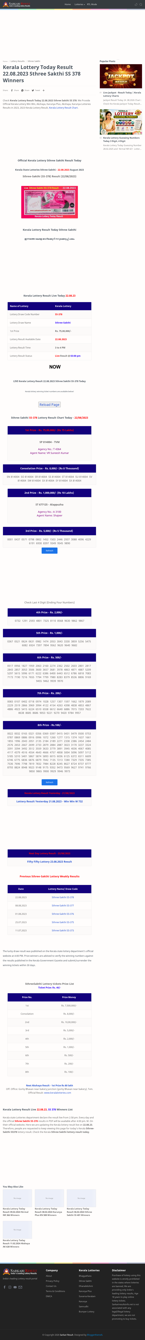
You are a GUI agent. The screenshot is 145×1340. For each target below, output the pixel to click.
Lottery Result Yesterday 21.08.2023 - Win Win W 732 (49, 801)
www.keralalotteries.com (57, 1092)
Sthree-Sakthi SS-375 (63, 922)
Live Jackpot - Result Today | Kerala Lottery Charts (122, 94)
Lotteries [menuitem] (79, 4)
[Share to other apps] (43, 90)
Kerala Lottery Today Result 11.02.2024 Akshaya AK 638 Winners (16, 1243)
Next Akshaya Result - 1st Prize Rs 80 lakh (49, 1085)
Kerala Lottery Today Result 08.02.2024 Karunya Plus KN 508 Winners (48, 1212)
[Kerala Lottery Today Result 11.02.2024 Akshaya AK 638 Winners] (17, 1229)
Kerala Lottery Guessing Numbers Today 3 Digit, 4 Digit (121, 139)
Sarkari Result (66, 1334)
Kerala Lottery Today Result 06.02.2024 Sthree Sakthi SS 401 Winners (79, 1212)
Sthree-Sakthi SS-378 (63, 897)
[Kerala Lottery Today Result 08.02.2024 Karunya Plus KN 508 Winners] (49, 1198)
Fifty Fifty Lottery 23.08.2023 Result (49, 861)
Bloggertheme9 (94, 1334)
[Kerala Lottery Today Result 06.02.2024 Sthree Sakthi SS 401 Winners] (81, 1198)
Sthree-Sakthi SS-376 (63, 913)
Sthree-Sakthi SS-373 (63, 930)
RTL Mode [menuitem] (92, 4)
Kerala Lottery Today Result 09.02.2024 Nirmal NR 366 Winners (15, 1212)
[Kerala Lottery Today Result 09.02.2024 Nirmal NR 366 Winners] (17, 1198)
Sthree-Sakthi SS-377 (63, 905)
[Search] (141, 4)
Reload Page (49, 404)
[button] (136, 4)
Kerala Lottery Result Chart (63, 107)
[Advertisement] (72, 34)
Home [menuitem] (68, 4)
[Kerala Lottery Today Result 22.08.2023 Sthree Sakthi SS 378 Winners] (49, 202)
